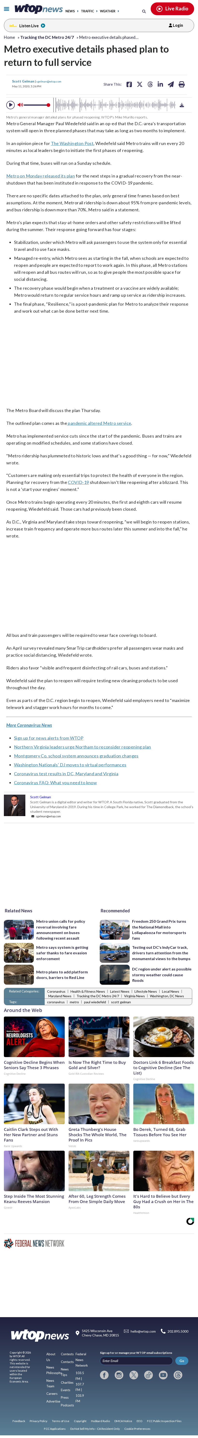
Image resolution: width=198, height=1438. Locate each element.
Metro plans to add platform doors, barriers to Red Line (62, 975)
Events (65, 1390)
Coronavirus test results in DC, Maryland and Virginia (66, 773)
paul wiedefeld (95, 1002)
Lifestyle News (145, 991)
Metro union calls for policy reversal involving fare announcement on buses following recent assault (60, 929)
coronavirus (56, 1002)
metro (74, 1002)
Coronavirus (56, 991)
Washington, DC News (167, 996)
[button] (10, 105)
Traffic (87, 11)
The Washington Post (72, 143)
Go (181, 1361)
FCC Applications (55, 1429)
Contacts (67, 1362)
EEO (139, 1421)
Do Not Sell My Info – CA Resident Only (95, 1429)
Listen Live (29, 25)
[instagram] (119, 1375)
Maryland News (59, 996)
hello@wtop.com (143, 1331)
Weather (107, 11)
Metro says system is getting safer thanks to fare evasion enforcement (62, 953)
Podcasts (67, 1405)
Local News (170, 991)
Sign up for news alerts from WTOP (48, 738)
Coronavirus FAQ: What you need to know (55, 782)
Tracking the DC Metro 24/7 (98, 996)
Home (9, 37)
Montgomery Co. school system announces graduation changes (76, 755)
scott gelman (121, 1002)
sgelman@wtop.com (48, 81)
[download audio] (182, 105)
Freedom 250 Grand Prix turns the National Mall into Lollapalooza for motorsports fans (159, 929)
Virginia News (134, 996)
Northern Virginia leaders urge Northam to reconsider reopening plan (82, 747)
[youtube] (163, 1375)
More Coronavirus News (29, 725)
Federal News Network (82, 1359)
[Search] (144, 11)
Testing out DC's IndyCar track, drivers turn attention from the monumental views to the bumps (161, 953)
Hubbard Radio (100, 1421)
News (70, 11)
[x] (133, 1375)
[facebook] (104, 1375)
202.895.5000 (178, 1331)
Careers (51, 1394)
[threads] (178, 1375)
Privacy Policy (38, 1421)
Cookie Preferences (137, 1429)
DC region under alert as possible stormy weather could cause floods (161, 975)
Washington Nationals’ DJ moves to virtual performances (70, 764)
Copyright (80, 1421)
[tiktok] (148, 1375)
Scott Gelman (23, 81)
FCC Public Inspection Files (164, 1421)
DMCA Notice (123, 1421)
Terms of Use (60, 1421)
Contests (67, 1354)
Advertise (53, 1401)
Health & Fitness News (88, 991)
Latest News (119, 991)
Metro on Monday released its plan (40, 176)
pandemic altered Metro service (99, 423)
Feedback (19, 1421)
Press (65, 1397)
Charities (67, 1382)
